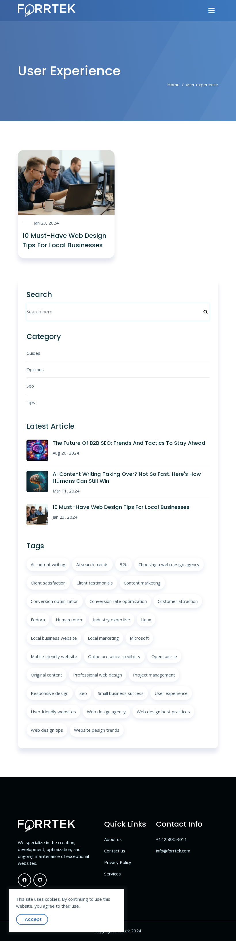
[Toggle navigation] (211, 10)
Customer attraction (178, 601)
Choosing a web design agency (168, 564)
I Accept (32, 919)
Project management (154, 675)
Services (112, 874)
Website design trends (96, 730)
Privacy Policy (117, 862)
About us (113, 839)
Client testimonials (95, 583)
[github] (40, 880)
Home (173, 84)
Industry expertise (111, 619)
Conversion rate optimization (118, 601)
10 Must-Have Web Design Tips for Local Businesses (121, 507)
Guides (33, 353)
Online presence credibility (114, 656)
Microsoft (139, 638)
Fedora (38, 619)
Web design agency (106, 711)
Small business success (121, 693)
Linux (146, 619)
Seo (30, 386)
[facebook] (24, 880)
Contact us (114, 851)
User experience (171, 693)
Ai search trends (92, 564)
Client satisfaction (48, 583)
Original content (46, 675)
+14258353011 (171, 839)
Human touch (69, 619)
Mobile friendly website (54, 656)
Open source (164, 656)
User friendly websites (53, 711)
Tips (30, 402)
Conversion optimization (55, 601)
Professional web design (97, 675)
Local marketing (103, 638)
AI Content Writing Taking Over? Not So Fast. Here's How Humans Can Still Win (127, 477)
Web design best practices (163, 711)
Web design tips (47, 730)
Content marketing (142, 583)
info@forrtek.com (173, 851)
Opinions (35, 369)
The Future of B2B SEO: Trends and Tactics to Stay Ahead (129, 442)
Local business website (54, 638)
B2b (123, 564)
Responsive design (49, 693)
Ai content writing (48, 564)
